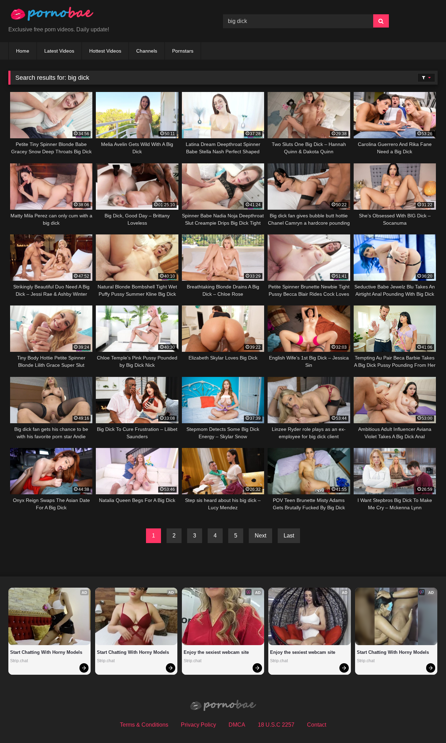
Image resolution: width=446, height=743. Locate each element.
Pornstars (182, 51)
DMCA (237, 725)
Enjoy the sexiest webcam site (216, 652)
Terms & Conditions (144, 725)
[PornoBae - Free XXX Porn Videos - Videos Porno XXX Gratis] (51, 15)
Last (289, 536)
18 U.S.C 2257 (276, 725)
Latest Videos (59, 51)
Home (22, 51)
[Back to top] (424, 722)
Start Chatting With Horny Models (46, 652)
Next (260, 536)
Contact (316, 725)
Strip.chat (19, 660)
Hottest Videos (105, 51)
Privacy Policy (198, 725)
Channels (146, 51)
